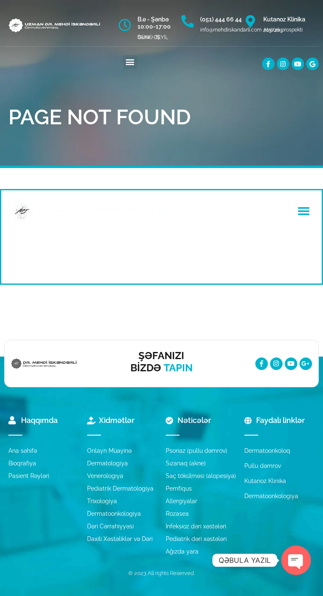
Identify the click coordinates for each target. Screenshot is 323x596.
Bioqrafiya (22, 463)
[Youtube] (297, 64)
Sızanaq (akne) (186, 463)
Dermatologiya (107, 463)
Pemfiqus (179, 488)
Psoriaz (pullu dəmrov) (196, 450)
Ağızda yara (182, 551)
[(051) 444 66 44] (187, 21)
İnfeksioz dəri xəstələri (196, 526)
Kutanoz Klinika (284, 19)
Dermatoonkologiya (114, 513)
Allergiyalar (181, 501)
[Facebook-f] (268, 64)
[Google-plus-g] (305, 363)
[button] (130, 62)
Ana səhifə (22, 450)
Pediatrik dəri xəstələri (196, 539)
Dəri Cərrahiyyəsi (110, 526)
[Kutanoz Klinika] (250, 21)
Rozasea (177, 513)
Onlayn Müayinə (109, 450)
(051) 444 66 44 (221, 19)
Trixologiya (102, 501)
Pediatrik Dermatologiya (120, 488)
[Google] (312, 64)
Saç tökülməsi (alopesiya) (201, 476)
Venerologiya (105, 476)
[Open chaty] (296, 560)
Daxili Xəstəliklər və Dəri (120, 539)
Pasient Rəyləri (28, 476)
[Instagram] (283, 64)
